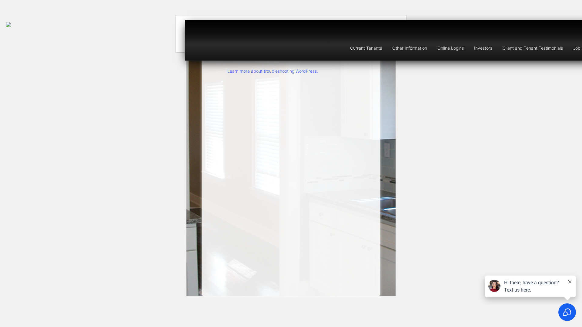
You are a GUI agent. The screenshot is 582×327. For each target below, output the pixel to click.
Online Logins (450, 48)
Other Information (409, 48)
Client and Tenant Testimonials (533, 48)
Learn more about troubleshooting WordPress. (272, 71)
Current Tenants (366, 48)
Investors (483, 48)
